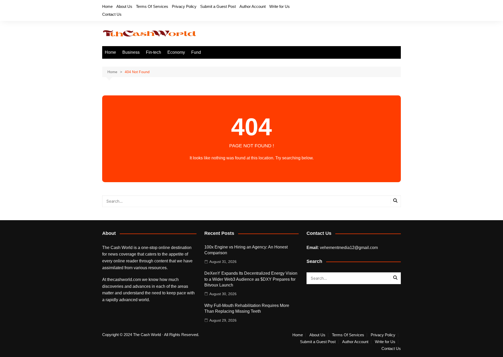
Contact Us (112, 14)
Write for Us (279, 6)
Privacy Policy (184, 6)
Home (107, 6)
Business (131, 52)
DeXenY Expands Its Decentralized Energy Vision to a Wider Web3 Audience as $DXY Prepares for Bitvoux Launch (250, 279)
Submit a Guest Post (218, 6)
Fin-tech (153, 52)
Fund (196, 52)
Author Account (252, 6)
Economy (176, 52)
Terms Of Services (152, 6)
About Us (124, 6)
